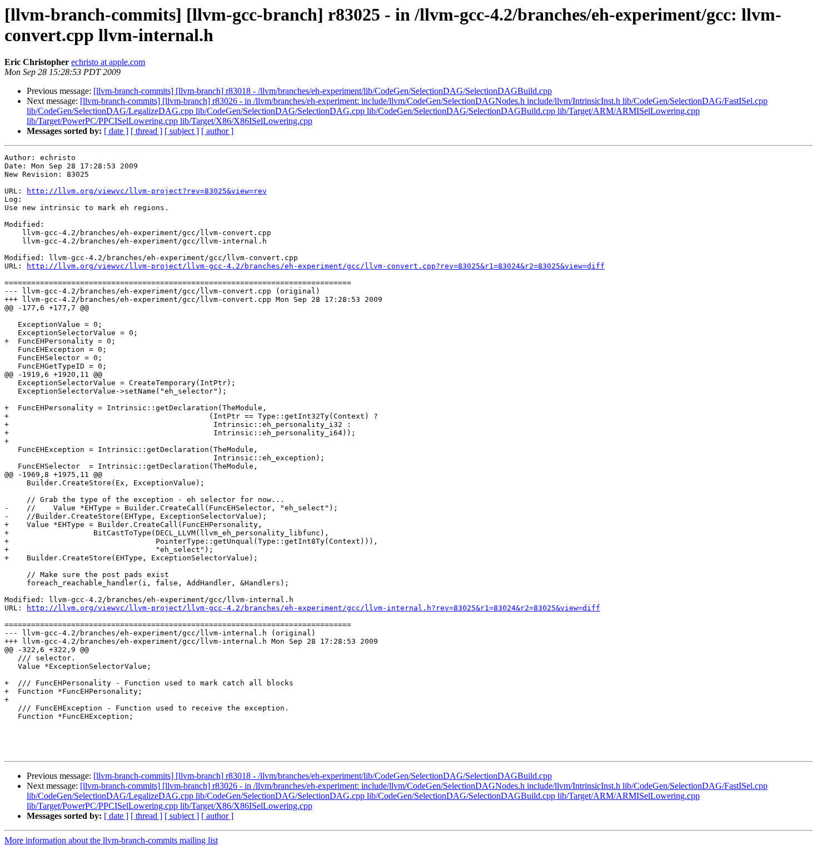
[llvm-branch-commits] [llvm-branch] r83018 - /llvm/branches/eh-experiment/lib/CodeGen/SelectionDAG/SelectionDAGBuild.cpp (322, 91)
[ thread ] (146, 131)
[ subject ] (182, 131)
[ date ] (116, 131)
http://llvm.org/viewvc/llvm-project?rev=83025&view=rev (147, 191)
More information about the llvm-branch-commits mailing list (111, 840)
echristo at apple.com (108, 62)
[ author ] (217, 131)
